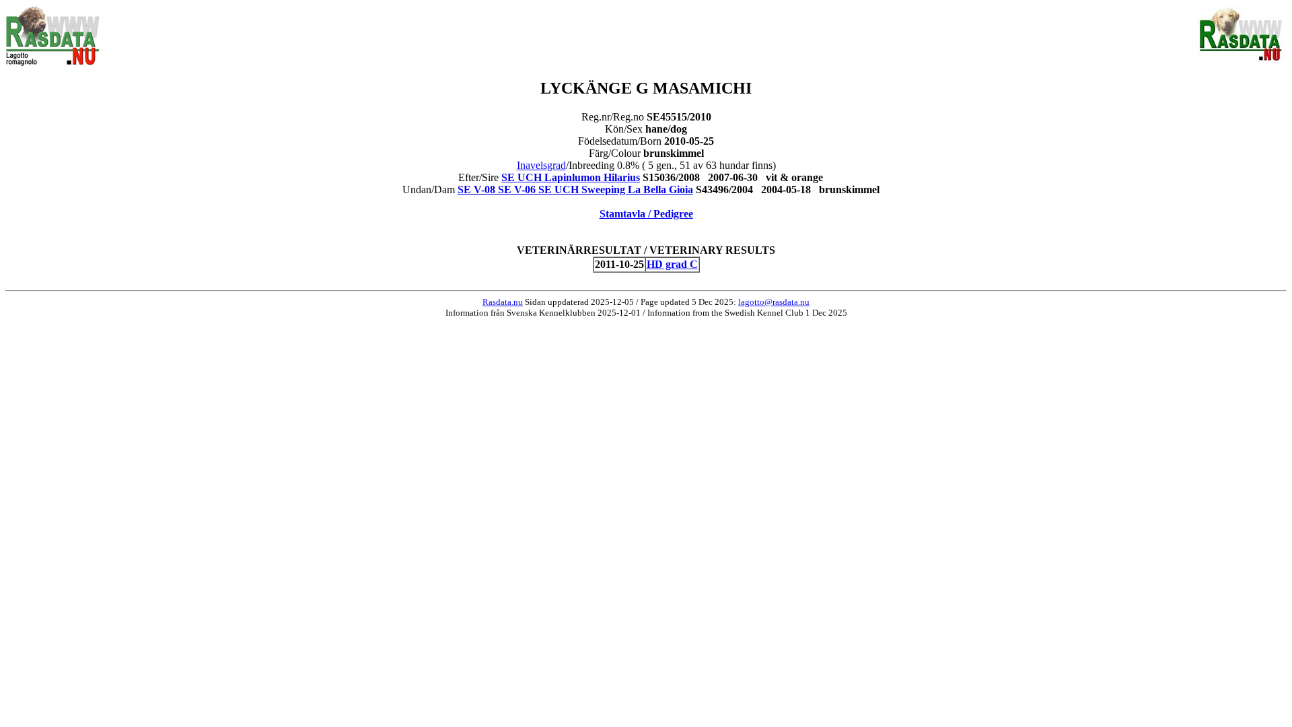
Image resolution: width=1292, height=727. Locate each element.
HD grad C (672, 264)
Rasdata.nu (502, 302)
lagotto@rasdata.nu (774, 302)
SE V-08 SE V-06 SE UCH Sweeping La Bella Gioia (575, 189)
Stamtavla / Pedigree (646, 213)
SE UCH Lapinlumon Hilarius (570, 177)
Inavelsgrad (541, 165)
